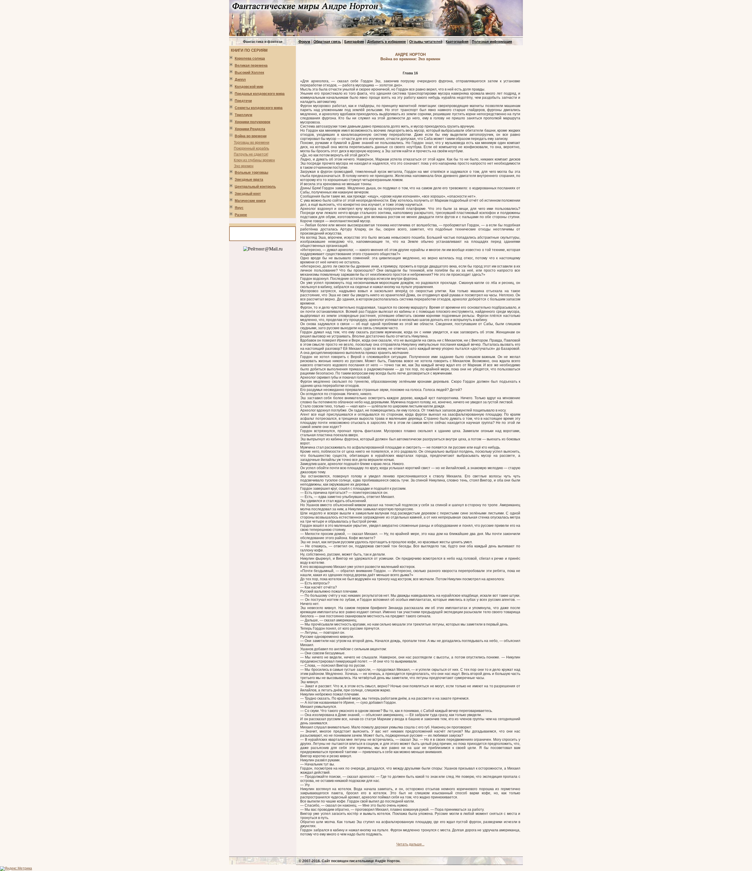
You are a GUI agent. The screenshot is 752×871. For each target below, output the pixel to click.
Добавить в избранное (386, 42)
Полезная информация (492, 42)
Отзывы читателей (425, 42)
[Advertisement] (262, 345)
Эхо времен (244, 166)
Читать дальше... (410, 844)
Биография (354, 42)
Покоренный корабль (251, 148)
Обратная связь (327, 42)
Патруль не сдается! (251, 154)
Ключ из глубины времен (254, 160)
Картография (457, 42)
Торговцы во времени (251, 143)
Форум (304, 42)
